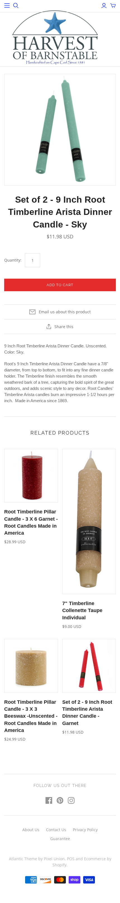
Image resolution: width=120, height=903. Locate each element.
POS (71, 858)
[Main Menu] (7, 5)
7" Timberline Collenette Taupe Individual (82, 610)
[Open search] (16, 5)
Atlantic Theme (23, 858)
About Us (30, 829)
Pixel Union (54, 858)
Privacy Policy (85, 829)
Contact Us (56, 829)
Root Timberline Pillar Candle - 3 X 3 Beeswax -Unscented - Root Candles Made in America (30, 716)
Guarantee (60, 838)
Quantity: (12, 260)
